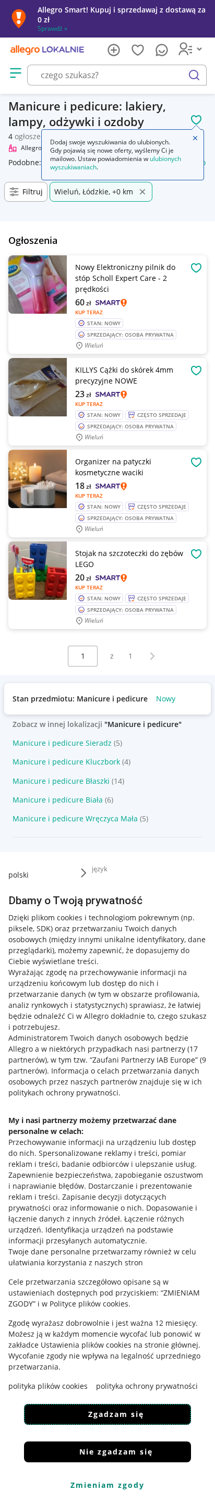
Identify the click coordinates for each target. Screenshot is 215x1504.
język (100, 869)
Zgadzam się (116, 1414)
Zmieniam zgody (107, 1485)
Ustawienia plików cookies (86, 1345)
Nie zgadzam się (116, 1452)
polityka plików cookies (48, 1386)
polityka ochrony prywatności (147, 1386)
